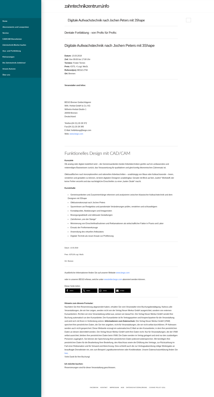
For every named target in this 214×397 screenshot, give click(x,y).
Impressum (114, 387)
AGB (122, 387)
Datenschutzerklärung (136, 387)
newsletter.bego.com (113, 279)
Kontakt (104, 387)
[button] (73, 290)
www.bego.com (76, 134)
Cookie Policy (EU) (157, 387)
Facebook (94, 387)
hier (66, 353)
